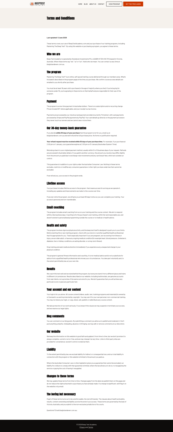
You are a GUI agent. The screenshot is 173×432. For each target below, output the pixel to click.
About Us (92, 4)
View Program (114, 4)
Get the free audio (133, 4)
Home (80, 4)
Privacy (82, 427)
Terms (90, 427)
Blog (86, 4)
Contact (101, 4)
